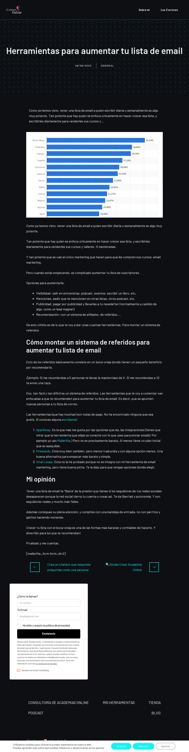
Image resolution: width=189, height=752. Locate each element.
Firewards (43, 451)
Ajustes (165, 746)
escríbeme (69, 419)
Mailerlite (63, 440)
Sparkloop (43, 430)
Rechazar (143, 746)
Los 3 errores (169, 9)
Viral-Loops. (45, 462)
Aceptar (121, 746)
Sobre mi (144, 9)
